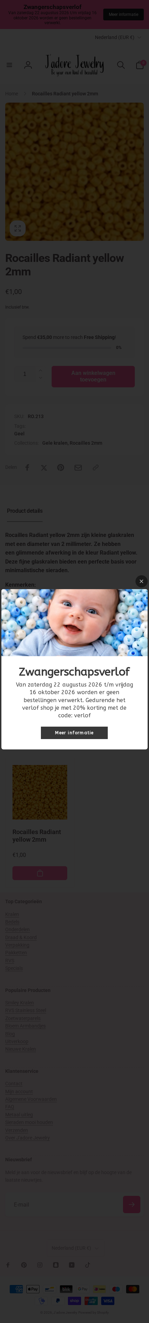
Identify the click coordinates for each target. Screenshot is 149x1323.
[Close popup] (141, 581)
